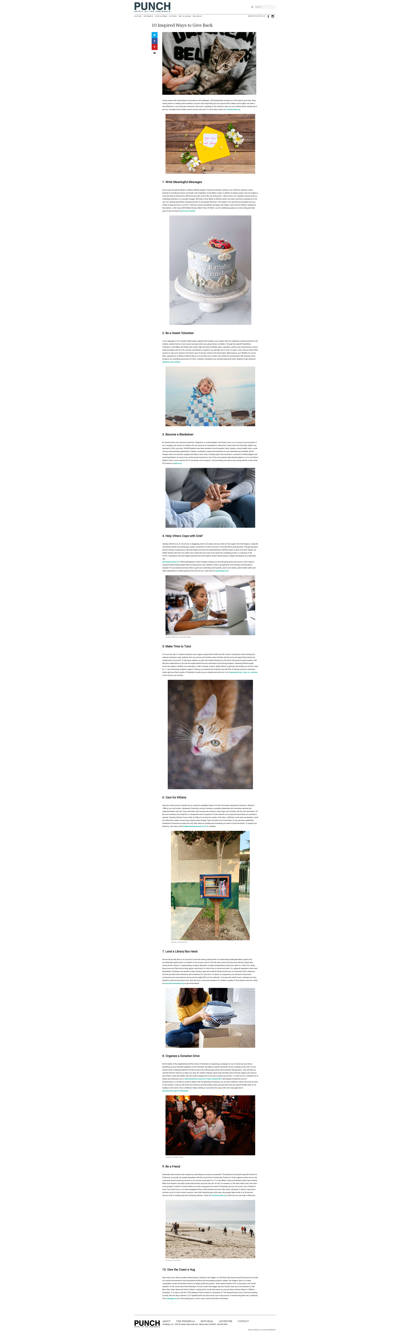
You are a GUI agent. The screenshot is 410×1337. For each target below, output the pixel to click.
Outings (173, 16)
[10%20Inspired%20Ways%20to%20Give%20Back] (155, 53)
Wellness (197, 16)
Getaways (148, 16)
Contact (243, 1321)
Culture (138, 16)
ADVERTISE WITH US (257, 16)
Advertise (225, 1321)
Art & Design (185, 16)
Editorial (207, 1321)
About (167, 1321)
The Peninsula (185, 1321)
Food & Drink (161, 16)
